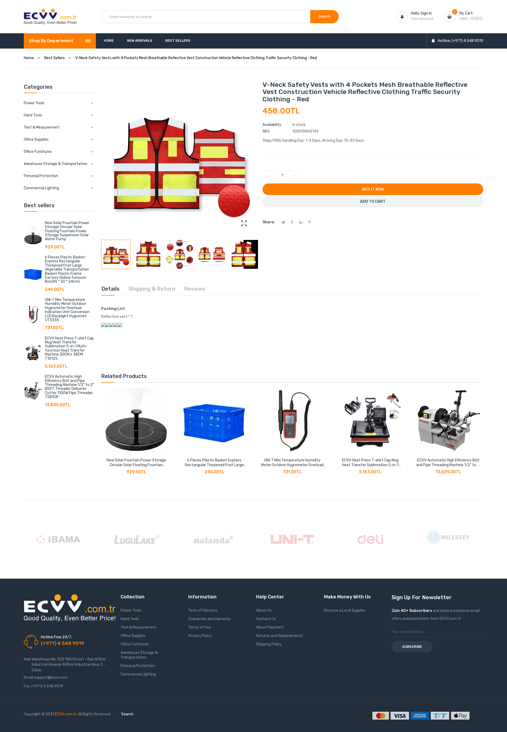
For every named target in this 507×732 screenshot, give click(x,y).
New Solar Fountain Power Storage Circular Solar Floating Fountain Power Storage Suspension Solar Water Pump (67, 231)
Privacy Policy (200, 636)
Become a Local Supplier (344, 610)
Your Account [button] (422, 19)
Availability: (272, 124)
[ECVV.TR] (50, 12)
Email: (29, 677)
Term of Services (203, 610)
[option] (116, 254)
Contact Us (266, 619)
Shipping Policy (269, 644)
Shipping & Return (152, 289)
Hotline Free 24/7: (56, 637)
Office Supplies (133, 636)
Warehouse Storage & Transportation (139, 655)
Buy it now (373, 189)
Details (110, 289)
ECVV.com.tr (65, 714)
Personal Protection (138, 666)
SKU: (266, 131)
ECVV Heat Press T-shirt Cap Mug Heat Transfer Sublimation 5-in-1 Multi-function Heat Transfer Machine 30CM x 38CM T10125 (69, 348)
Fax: (27, 686)
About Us (264, 610)
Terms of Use (199, 627)
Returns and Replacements (279, 636)
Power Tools (131, 610)
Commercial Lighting (138, 674)
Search (127, 714)
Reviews (194, 289)
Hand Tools (130, 619)
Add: (27, 659)
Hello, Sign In (421, 13)
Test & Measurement (139, 627)
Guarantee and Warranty (209, 619)
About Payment (270, 627)
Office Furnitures (135, 644)
